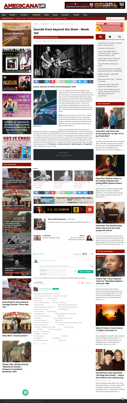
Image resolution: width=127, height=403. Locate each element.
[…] (122, 150)
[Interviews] (110, 118)
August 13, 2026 (101, 186)
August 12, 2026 (101, 233)
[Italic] (44, 266)
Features (24, 15)
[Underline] (46, 266)
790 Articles (71, 219)
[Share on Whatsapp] (68, 81)
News (4, 15)
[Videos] (110, 315)
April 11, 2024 (101, 286)
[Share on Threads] (90, 81)
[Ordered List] (52, 266)
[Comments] (119, 36)
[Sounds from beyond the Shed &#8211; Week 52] (63, 175)
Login (91, 254)
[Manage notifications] (122, 398)
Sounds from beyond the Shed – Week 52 (61, 183)
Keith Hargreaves (49, 41)
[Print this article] (63, 81)
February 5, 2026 (102, 380)
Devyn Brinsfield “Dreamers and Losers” (15, 269)
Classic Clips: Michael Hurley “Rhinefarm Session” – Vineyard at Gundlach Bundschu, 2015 (15, 224)
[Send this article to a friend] (58, 81)
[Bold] (41, 266)
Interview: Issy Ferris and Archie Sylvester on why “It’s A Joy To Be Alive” (110, 133)
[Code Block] (59, 266)
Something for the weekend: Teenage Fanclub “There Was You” (15, 182)
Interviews (36, 15)
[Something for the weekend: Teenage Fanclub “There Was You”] (16, 289)
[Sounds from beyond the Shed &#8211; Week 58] (83, 175)
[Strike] (49, 266)
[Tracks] (110, 360)
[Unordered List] (54, 266)
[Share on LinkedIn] (47, 81)
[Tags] (110, 36)
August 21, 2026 (15, 186)
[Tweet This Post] (41, 81)
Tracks (55, 15)
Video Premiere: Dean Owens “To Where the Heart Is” (109, 329)
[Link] (62, 266)
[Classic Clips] (110, 266)
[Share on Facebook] (36, 81)
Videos (46, 15)
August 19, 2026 (101, 138)
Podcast (76, 15)
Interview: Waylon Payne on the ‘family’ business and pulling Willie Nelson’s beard (109, 180)
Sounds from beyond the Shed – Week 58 (82, 183)
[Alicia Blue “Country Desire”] (16, 200)
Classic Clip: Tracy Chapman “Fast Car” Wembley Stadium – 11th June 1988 (110, 281)
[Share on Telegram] (79, 81)
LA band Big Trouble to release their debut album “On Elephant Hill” (16, 247)
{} (64, 266)
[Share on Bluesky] (85, 81)
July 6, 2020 (100, 333)
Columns (64, 15)
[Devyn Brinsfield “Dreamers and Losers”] (16, 265)
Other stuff (60, 41)
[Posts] (100, 36)
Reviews (12, 15)
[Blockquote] (57, 266)
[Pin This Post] (52, 81)
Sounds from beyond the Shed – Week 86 (41, 183)
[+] (67, 266)
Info (85, 15)
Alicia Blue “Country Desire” (15, 206)
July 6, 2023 (39, 41)
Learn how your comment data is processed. (72, 278)
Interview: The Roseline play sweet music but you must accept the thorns (109, 228)
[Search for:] (115, 18)
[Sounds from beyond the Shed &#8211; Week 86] (42, 175)
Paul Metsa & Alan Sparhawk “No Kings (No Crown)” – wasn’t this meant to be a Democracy (110, 375)
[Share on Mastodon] (74, 81)
